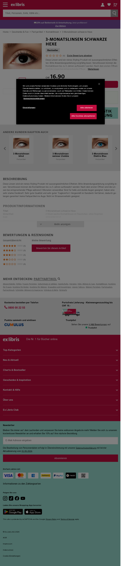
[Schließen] (99, 84)
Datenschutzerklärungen (34, 98)
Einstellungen (29, 108)
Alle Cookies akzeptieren (83, 116)
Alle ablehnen (86, 108)
